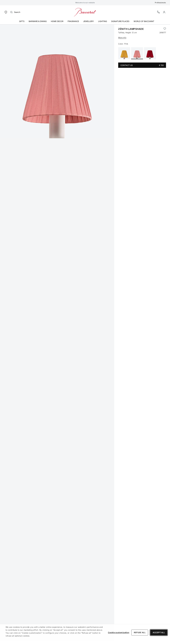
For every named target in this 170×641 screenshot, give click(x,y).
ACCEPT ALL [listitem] (159, 632)
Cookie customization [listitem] (118, 632)
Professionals (160, 3)
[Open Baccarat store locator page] (5, 12)
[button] (164, 12)
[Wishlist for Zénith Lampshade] (164, 29)
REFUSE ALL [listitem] (140, 632)
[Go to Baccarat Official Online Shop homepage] (85, 12)
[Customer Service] (158, 12)
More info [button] (122, 37)
